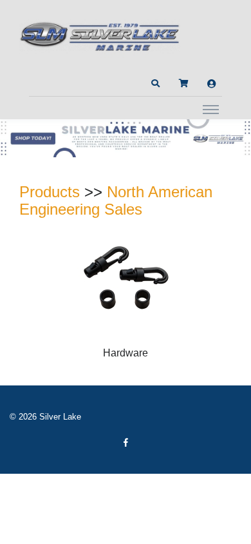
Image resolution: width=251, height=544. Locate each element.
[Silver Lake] (99, 34)
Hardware (125, 352)
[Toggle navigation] (211, 109)
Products (49, 191)
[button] (155, 83)
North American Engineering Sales (115, 201)
